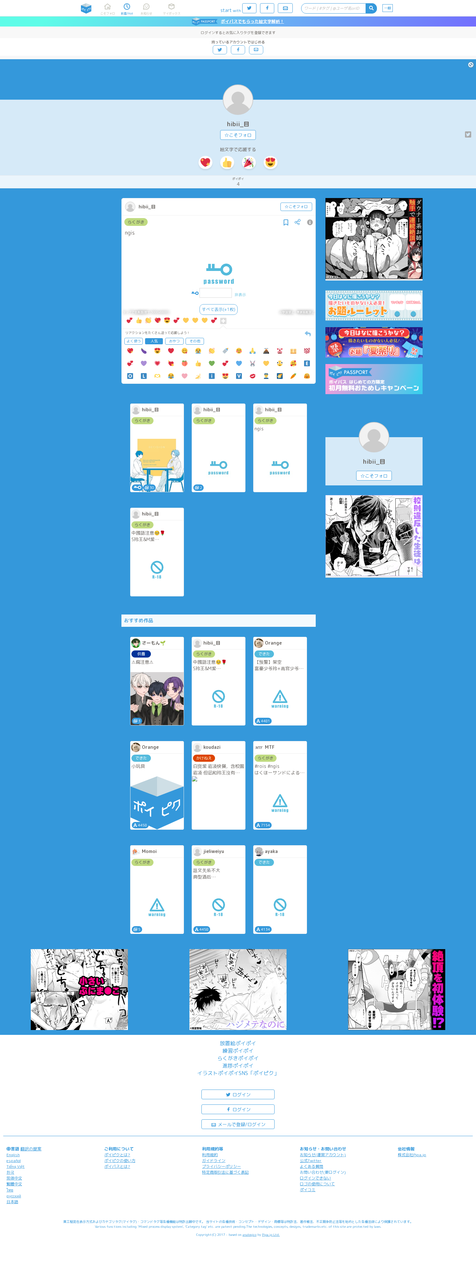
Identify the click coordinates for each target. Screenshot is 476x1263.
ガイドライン (213, 1160)
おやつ (174, 341)
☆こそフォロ (238, 135)
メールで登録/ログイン (241, 1124)
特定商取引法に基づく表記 (225, 1172)
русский (13, 1196)
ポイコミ (307, 1189)
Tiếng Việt (15, 1166)
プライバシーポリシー (221, 1166)
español (13, 1160)
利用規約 (210, 1155)
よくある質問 (311, 1166)
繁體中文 (14, 1184)
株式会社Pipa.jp (412, 1155)
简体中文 (14, 1178)
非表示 (240, 294)
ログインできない (315, 1178)
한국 (10, 1172)
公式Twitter (311, 1160)
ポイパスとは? (117, 1166)
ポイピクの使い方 (119, 1160)
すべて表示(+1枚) (218, 309)
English (13, 1155)
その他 (194, 341)
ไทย (9, 1190)
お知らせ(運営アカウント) (323, 1155)
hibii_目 (238, 124)
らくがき (136, 222)
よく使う (134, 341)
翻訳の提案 (30, 1149)
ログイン (241, 1094)
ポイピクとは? (117, 1155)
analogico (249, 1234)
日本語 (12, 1201)
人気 (154, 341)
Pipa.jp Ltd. (271, 1234)
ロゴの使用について (317, 1184)
